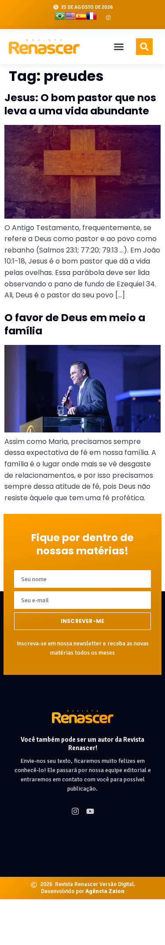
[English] (70, 18)
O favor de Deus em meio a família (74, 324)
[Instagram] (108, 17)
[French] (91, 18)
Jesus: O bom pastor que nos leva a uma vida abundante (80, 104)
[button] (119, 47)
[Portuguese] (60, 18)
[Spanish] (81, 18)
